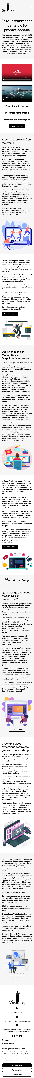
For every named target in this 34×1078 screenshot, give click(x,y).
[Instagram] (17, 1036)
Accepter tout (17, 1065)
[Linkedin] (20, 1036)
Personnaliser (17, 1070)
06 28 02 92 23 (17, 1013)
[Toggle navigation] (27, 7)
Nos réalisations (8, 1043)
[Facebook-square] (13, 1036)
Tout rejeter (17, 1075)
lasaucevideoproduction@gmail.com (17, 1021)
